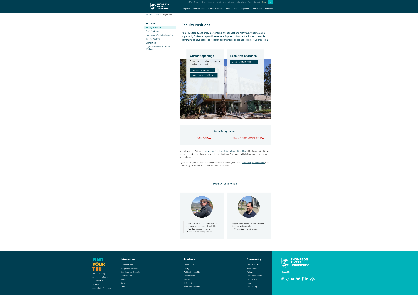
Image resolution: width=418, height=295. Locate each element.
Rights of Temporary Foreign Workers (158, 48)
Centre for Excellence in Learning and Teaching (225, 151)
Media (123, 287)
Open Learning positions (202, 75)
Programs (186, 9)
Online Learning (231, 9)
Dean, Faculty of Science (243, 62)
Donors (123, 283)
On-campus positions (201, 70)
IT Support (188, 283)
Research (269, 9)
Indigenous (244, 9)
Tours (249, 283)
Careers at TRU (253, 265)
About (250, 2)
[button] (270, 2)
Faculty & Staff (126, 276)
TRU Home (149, 15)
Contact (257, 2)
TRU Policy (96, 284)
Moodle (196, 2)
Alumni (123, 279)
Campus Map (252, 287)
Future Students (199, 9)
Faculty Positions (153, 27)
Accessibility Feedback (101, 288)
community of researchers (253, 163)
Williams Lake (241, 2)
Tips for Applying (153, 39)
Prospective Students (129, 268)
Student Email (189, 276)
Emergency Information (101, 277)
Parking (250, 272)
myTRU (189, 2)
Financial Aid (189, 265)
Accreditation (97, 281)
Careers (211, 2)
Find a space (252, 279)
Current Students (215, 9)
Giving (264, 2)
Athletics (231, 2)
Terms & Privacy (98, 274)
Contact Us (151, 43)
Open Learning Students (130, 272)
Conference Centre (254, 276)
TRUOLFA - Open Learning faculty (247, 138)
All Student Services (192, 287)
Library (203, 2)
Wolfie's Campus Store (192, 272)
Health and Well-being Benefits (159, 35)
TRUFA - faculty (202, 138)
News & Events (221, 2)
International (257, 9)
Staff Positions (152, 31)
